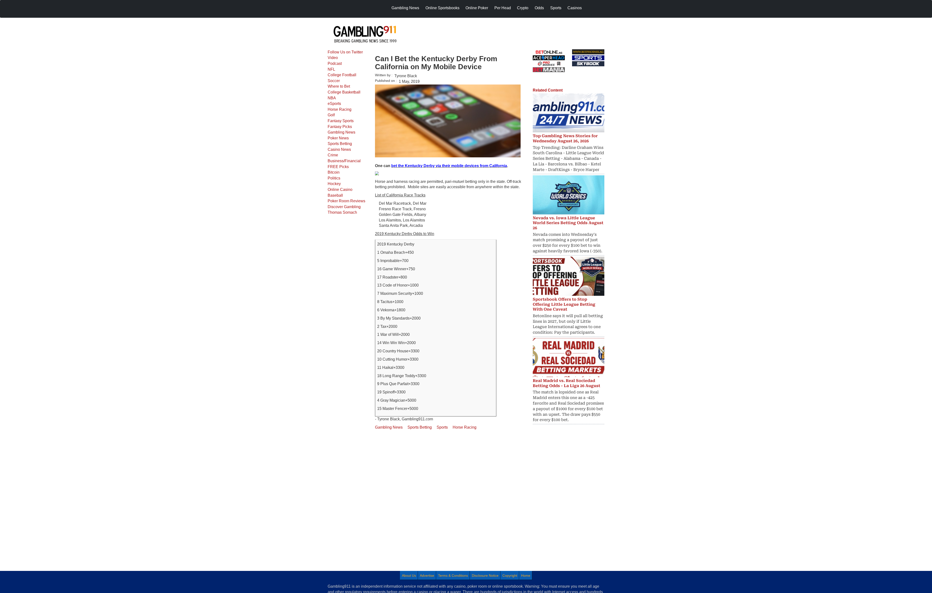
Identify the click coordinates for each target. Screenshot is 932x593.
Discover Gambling (344, 207)
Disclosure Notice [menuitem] (485, 575)
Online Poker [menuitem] (477, 8)
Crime (333, 155)
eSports (334, 104)
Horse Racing (339, 109)
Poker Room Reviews (346, 201)
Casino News (339, 149)
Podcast (335, 63)
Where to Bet (339, 86)
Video (333, 58)
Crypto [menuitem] (522, 8)
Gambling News (341, 132)
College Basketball (344, 92)
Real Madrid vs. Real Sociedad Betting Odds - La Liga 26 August (566, 383)
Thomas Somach (342, 212)
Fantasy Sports (341, 121)
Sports (442, 427)
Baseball (335, 195)
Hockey (334, 184)
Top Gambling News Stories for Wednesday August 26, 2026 (565, 138)
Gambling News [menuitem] (405, 8)
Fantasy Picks (340, 127)
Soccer (334, 81)
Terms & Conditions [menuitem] (453, 575)
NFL (331, 69)
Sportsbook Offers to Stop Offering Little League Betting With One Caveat (564, 304)
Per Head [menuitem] (502, 8)
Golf (331, 115)
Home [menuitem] (525, 575)
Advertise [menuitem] (427, 575)
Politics (334, 178)
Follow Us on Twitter (345, 52)
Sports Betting (340, 144)
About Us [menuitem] (409, 575)
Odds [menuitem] (539, 8)
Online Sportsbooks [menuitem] (442, 8)
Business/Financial (344, 161)
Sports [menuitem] (555, 8)
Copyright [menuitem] (509, 575)
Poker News (338, 138)
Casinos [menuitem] (574, 8)
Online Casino (340, 189)
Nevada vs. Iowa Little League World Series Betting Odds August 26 (568, 223)
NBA (332, 98)
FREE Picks (338, 167)
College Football (342, 75)
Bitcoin (334, 172)
